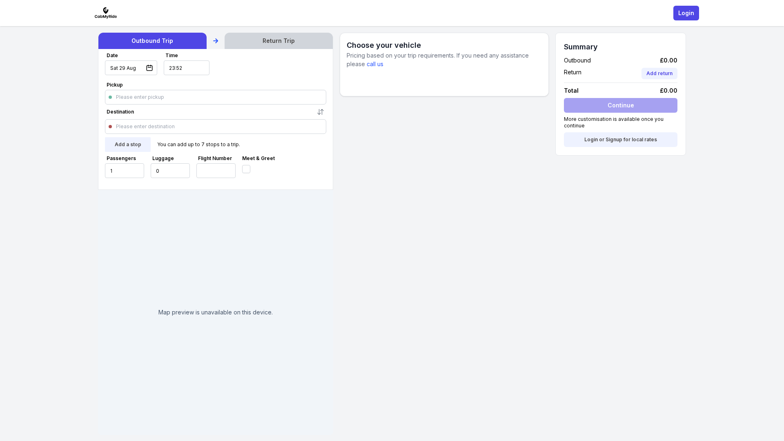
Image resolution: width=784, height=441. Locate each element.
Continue (621, 105)
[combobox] (116, 97)
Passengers (121, 158)
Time (171, 55)
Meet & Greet (258, 158)
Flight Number (215, 158)
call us (375, 63)
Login (686, 12)
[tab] (152, 41)
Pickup (115, 85)
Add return (659, 73)
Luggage (163, 158)
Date (112, 55)
